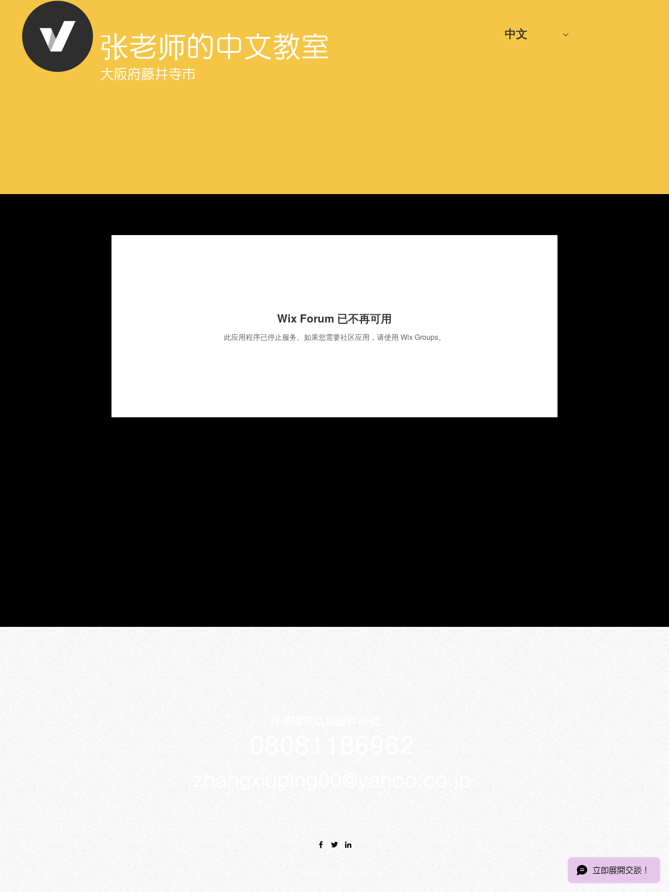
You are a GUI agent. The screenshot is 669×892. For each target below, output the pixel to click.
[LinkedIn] (348, 844)
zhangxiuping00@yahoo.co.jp (332, 780)
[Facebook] (320, 844)
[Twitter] (334, 844)
